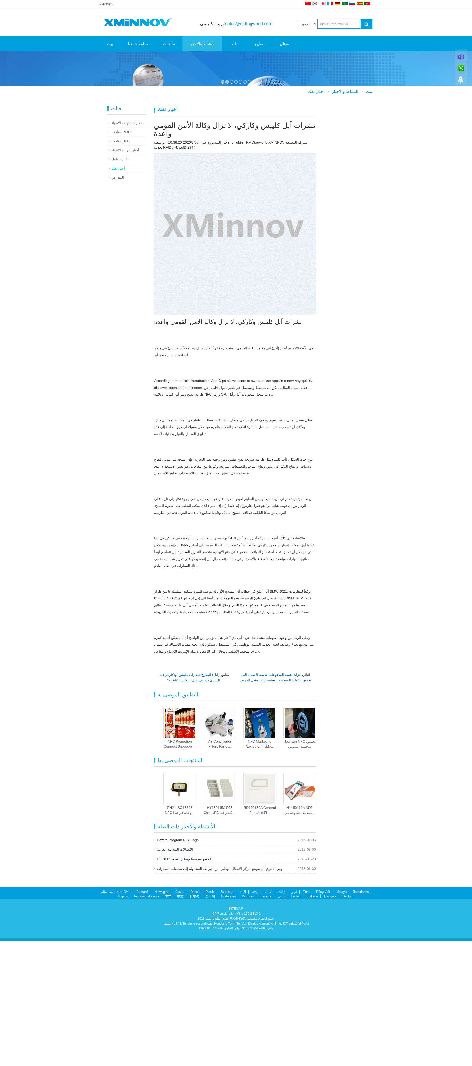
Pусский (248, 1021)
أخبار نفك (316, 216)
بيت (110, 44)
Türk (306, 1017)
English (296, 1021)
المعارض (117, 303)
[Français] (330, 3)
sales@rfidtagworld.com (248, 23)
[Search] (366, 24)
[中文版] (308, 3)
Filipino (123, 1021)
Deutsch (348, 1021)
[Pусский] (352, 3)
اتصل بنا (258, 44)
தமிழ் (282, 1017)
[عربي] (345, 3)
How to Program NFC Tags (178, 965)
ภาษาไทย (123, 1017)
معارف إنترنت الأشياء (126, 248)
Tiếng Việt (323, 1017)
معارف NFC (120, 266)
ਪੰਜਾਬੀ (268, 1017)
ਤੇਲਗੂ (255, 1017)
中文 (180, 1021)
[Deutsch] (337, 3)
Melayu (341, 1017)
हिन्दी (168, 1021)
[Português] (367, 3)
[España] (360, 3)
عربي (281, 1021)
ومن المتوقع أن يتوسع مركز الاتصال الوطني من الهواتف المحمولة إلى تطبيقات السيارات (220, 994)
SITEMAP (236, 1034)
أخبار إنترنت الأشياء (125, 275)
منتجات (169, 44)
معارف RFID (121, 257)
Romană (142, 1017)
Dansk (195, 1017)
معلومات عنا (138, 44)
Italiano (313, 1021)
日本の (194, 1021)
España (265, 1021)
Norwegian (161, 1017)
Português (228, 1021)
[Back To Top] (461, 81)
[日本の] (323, 3)
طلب (233, 44)
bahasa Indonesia (146, 1021)
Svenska (227, 1017)
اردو (294, 1017)
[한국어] (315, 3)
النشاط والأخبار (202, 44)
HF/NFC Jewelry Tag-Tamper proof (184, 985)
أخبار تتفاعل (120, 284)
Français (330, 1021)
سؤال (284, 44)
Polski (210, 1017)
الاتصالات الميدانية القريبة (175, 975)
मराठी (242, 1017)
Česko (179, 1017)
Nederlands (361, 1017)
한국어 (210, 1021)
